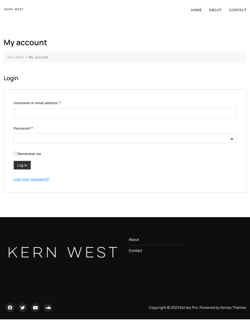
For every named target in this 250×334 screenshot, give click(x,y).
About (215, 10)
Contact (238, 10)
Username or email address (44, 102)
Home (196, 10)
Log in (22, 165)
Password (30, 128)
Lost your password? (32, 179)
